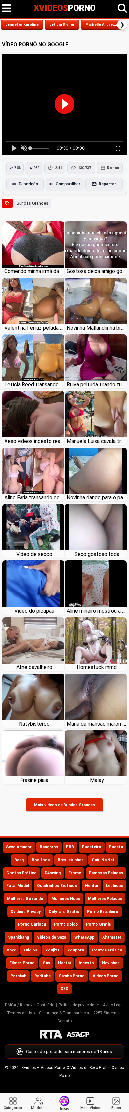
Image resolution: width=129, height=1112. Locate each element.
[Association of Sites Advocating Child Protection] (78, 1034)
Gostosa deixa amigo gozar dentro (97, 271)
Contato (64, 1021)
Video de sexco (34, 554)
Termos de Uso (21, 1013)
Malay (97, 780)
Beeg (19, 860)
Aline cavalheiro (34, 667)
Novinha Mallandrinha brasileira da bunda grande (97, 328)
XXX (64, 988)
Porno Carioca (32, 924)
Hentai (91, 885)
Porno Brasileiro (102, 911)
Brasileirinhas (71, 860)
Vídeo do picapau (34, 611)
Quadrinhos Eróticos (57, 885)
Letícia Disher (62, 24)
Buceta (116, 847)
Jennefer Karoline (22, 24)
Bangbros (49, 847)
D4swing (53, 873)
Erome (74, 873)
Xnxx (11, 950)
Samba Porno (72, 976)
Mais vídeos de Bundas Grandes (64, 805)
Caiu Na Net (103, 860)
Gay (46, 963)
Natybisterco (34, 724)
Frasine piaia (34, 780)
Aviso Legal (113, 1005)
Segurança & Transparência (64, 1013)
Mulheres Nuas (65, 898)
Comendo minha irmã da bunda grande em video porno (34, 271)
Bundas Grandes (32, 203)
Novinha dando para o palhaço (97, 497)
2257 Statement (107, 1013)
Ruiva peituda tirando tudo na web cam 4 (97, 384)
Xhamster (111, 937)
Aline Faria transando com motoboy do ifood (34, 497)
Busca (122, 8)
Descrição (28, 184)
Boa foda (41, 860)
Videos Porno (106, 976)
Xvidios (30, 950)
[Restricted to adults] (51, 1034)
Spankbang (18, 937)
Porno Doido (66, 924)
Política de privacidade (79, 1005)
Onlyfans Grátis (64, 911)
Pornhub (18, 976)
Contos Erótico (21, 873)
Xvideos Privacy (26, 911)
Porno (65, 8)
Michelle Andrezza (102, 24)
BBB (70, 847)
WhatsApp (84, 937)
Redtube (42, 976)
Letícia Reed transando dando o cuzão (34, 384)
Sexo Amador (19, 847)
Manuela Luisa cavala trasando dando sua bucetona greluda (97, 441)
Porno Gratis (98, 924)
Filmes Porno (22, 963)
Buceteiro (91, 847)
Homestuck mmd (97, 667)
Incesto (86, 963)
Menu (6, 8)
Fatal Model (17, 885)
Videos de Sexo (51, 937)
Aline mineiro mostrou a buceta (97, 611)
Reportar (107, 184)
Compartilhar (68, 184)
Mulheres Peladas (105, 898)
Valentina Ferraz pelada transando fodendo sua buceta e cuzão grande (34, 328)
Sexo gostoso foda (96, 554)
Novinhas (111, 963)
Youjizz (52, 950)
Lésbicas (114, 885)
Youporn (75, 950)
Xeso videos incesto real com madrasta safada (34, 441)
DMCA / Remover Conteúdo (29, 1005)
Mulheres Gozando (25, 898)
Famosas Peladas (106, 873)
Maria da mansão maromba (97, 724)
